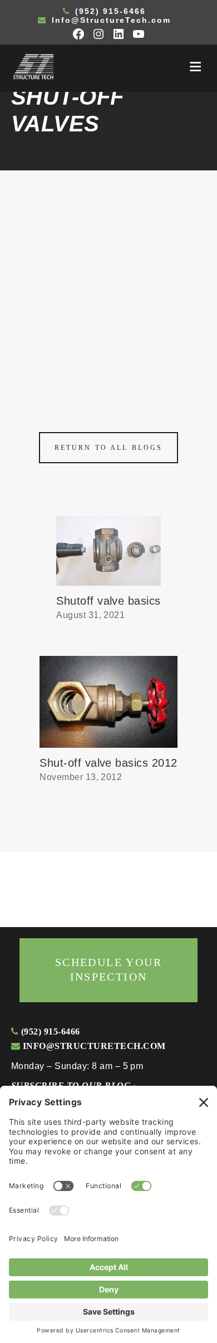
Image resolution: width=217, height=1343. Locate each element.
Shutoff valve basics (108, 601)
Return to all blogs (108, 448)
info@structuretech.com (92, 1046)
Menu (195, 66)
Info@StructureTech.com (109, 20)
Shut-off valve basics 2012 (108, 763)
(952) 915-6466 (109, 11)
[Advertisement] (108, 284)
